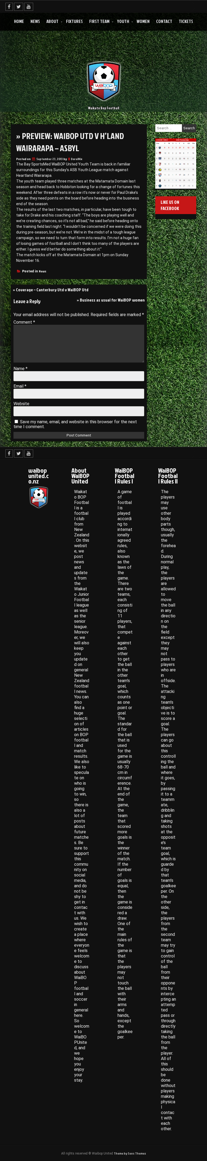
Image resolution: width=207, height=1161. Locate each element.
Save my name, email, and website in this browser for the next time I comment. (75, 424)
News (35, 21)
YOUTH (123, 21)
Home (19, 21)
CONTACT (164, 21)
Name (20, 368)
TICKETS (186, 21)
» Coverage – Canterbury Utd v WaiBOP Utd (50, 290)
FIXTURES (74, 21)
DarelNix (76, 159)
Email (19, 386)
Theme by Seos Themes (130, 1153)
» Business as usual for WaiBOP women (111, 300)
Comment (24, 322)
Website (21, 403)
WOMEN (143, 21)
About (52, 21)
